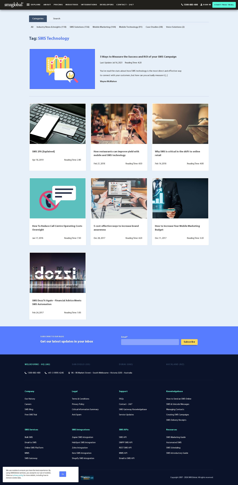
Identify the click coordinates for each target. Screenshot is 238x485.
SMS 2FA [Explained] (43, 152)
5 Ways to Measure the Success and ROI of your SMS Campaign (138, 56)
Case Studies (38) (154, 27)
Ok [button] (63, 474)
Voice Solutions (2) (175, 27)
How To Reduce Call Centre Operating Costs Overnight (57, 228)
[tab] (55, 18)
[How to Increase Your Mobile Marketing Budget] (180, 198)
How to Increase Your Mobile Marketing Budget (177, 228)
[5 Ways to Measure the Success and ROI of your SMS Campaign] (62, 69)
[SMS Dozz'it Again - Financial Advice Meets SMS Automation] (57, 272)
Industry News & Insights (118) (51, 27)
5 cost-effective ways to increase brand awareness (116, 228)
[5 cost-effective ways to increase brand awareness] (118, 198)
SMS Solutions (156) (79, 27)
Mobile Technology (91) (130, 27)
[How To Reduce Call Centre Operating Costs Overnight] (57, 198)
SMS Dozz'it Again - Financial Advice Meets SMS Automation (56, 303)
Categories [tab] (38, 19)
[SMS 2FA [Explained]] (57, 123)
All (32, 27)
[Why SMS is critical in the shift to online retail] (180, 123)
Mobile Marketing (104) (104, 27)
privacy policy (18, 475)
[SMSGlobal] (14, 5)
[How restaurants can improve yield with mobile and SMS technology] (118, 123)
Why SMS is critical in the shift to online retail (177, 154)
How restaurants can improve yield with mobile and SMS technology (116, 154)
